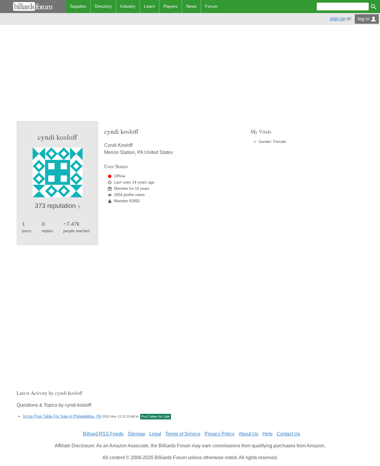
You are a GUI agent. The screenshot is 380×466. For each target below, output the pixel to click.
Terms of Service (182, 433)
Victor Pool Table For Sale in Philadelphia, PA (62, 416)
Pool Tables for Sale (155, 416)
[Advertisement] (190, 76)
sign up (337, 18)
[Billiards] (33, 6)
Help (267, 433)
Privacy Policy (220, 433)
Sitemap (136, 433)
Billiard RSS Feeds (103, 433)
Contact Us (288, 433)
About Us (248, 433)
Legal (155, 433)
